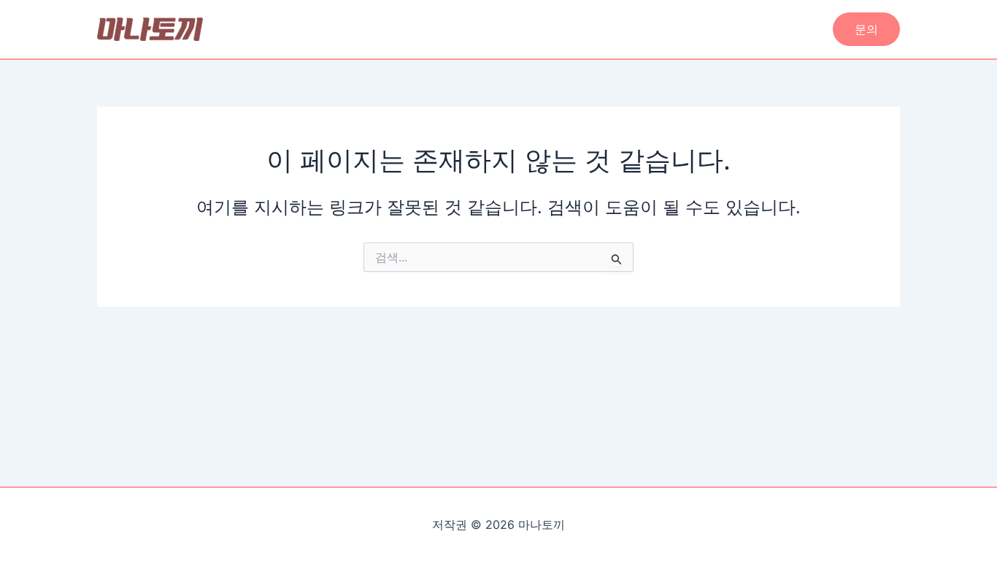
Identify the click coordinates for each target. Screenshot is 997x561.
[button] (866, 29)
